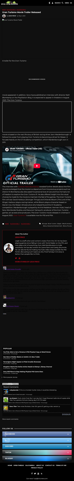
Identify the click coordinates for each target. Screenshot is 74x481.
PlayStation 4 (11, 9)
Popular (15, 384)
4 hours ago (29, 394)
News (4, 9)
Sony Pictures (68, 226)
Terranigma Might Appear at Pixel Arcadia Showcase (22, 362)
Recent (10, 384)
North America (67, 223)
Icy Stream (13, 398)
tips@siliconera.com (41, 478)
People (5, 384)
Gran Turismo (52, 223)
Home (10, 465)
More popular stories (10, 377)
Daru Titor (13, 406)
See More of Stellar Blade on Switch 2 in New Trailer (21, 357)
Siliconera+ (30, 465)
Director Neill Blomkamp (28, 187)
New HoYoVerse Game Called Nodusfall (14, 394)
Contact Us (49, 465)
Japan (59, 223)
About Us (40, 465)
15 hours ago (44, 411)
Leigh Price (12, 16)
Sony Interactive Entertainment (53, 226)
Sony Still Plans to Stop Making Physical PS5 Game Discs (23, 372)
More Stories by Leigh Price (27, 262)
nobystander (14, 390)
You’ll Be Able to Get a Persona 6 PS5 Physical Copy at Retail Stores (27, 352)
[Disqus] (37, 290)
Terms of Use (61, 465)
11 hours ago (44, 402)
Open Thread (18, 465)
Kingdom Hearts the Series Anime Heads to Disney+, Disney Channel (27, 367)
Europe (45, 223)
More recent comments (10, 419)
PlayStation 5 (21, 9)
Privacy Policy (37, 468)
